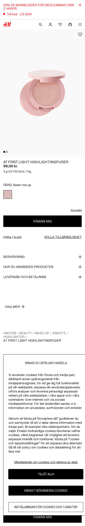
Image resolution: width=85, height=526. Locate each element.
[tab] (4, 152)
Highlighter (14, 337)
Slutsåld (76, 210)
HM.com (9, 333)
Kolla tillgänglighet (63, 237)
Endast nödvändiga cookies (45, 490)
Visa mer (12, 306)
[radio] (7, 194)
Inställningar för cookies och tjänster (45, 507)
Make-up (42, 333)
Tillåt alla (46, 474)
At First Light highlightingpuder (32, 340)
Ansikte (59, 333)
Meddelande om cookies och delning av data (46, 462)
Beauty (25, 333)
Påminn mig (42, 221)
